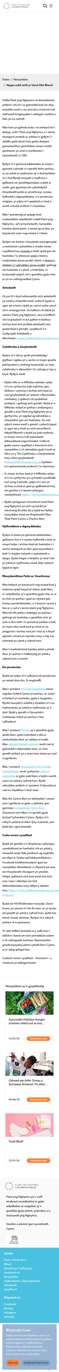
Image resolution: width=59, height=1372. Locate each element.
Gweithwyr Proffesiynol (18, 1268)
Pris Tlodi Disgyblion (33, 689)
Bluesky (8, 1308)
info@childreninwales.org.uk (23, 462)
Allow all (12, 1363)
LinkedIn (9, 1317)
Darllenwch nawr (38, 1038)
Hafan (6, 79)
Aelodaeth (10, 1285)
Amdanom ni (12, 1272)
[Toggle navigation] (52, 6)
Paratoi (25, 730)
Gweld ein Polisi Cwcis (36, 1363)
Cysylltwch (10, 1289)
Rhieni (7, 1264)
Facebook (10, 1304)
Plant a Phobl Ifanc (15, 1260)
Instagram (10, 1312)
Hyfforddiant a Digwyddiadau (22, 1281)
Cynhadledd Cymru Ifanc (29, 808)
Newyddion (21, 79)
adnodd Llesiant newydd (23, 744)
